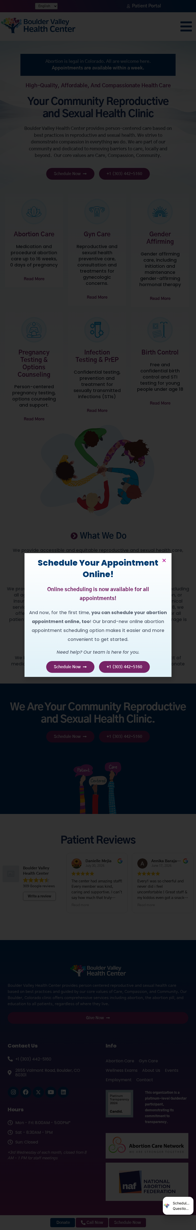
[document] (98, 615)
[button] (164, 560)
